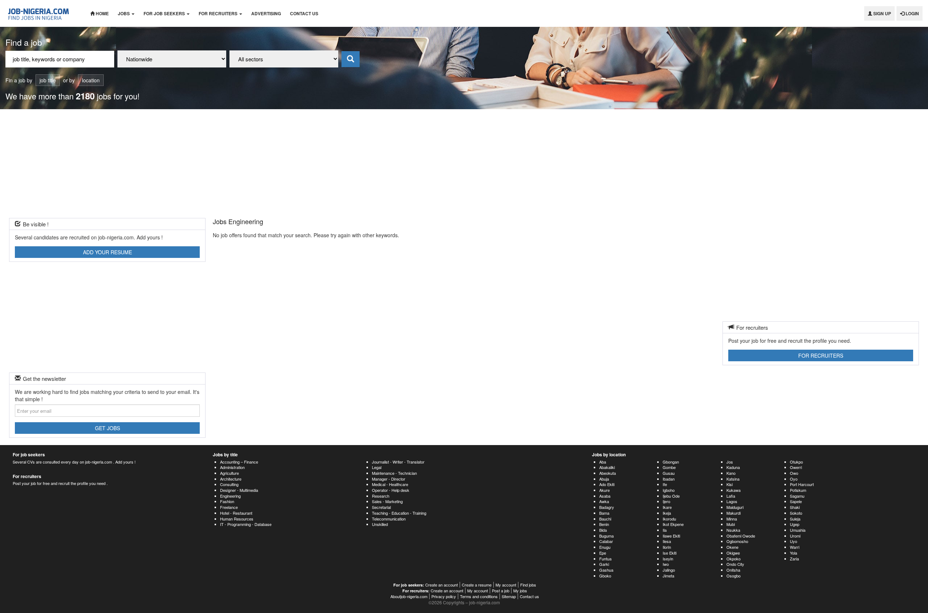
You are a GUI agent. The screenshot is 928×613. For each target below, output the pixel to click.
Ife (665, 484)
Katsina (733, 479)
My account (506, 585)
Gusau (669, 473)
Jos (729, 462)
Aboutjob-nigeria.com (408, 596)
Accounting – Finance (239, 462)
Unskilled (380, 524)
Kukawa (733, 490)
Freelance (229, 507)
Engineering (230, 496)
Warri (794, 547)
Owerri (796, 467)
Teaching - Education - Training (399, 513)
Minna (731, 519)
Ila (665, 530)
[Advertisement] (464, 163)
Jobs (124, 13)
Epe (602, 553)
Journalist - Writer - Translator (398, 462)
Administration (232, 467)
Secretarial (381, 507)
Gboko (605, 576)
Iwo (666, 564)
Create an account (441, 585)
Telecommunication (389, 519)
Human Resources (236, 519)
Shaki (795, 507)
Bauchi (605, 519)
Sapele (796, 501)
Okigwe (733, 553)
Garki (604, 564)
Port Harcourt (802, 484)
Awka (604, 501)
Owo (794, 473)
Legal (376, 467)
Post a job (500, 590)
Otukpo (796, 462)
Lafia (730, 496)
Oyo (794, 479)
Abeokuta (607, 473)
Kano (731, 473)
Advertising (266, 13)
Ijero (666, 501)
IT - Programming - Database (246, 524)
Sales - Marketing (387, 501)
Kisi (729, 484)
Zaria (794, 558)
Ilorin (667, 547)
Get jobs (107, 428)
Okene (732, 547)
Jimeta (668, 576)
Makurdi (733, 513)
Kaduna (733, 467)
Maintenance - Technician (394, 473)
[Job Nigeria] (42, 13)
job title (48, 80)
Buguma (606, 536)
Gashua (606, 570)
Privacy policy (443, 596)
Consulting (229, 484)
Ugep (794, 524)
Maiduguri (734, 507)
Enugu (604, 547)
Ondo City (735, 564)
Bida (603, 530)
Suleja (795, 519)
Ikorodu (669, 519)
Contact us (304, 13)
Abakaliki (607, 467)
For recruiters (219, 13)
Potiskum (798, 490)
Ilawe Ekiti (671, 536)
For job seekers (165, 13)
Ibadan (669, 479)
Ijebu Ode (671, 496)
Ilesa (667, 541)
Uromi (795, 536)
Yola (793, 553)
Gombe (669, 467)
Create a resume (477, 585)
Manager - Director (388, 479)
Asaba (604, 496)
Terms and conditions (479, 596)
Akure (604, 490)
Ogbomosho (737, 541)
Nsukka (733, 530)
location (91, 80)
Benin (604, 524)
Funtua (605, 558)
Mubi (730, 524)
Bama (604, 513)
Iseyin (668, 558)
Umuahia (797, 530)
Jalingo (669, 570)
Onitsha (733, 570)
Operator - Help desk (390, 490)
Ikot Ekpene (673, 524)
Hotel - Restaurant (236, 513)
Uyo (793, 541)
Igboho (669, 490)
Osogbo (733, 576)
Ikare (667, 507)
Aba (602, 462)
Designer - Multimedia (239, 490)
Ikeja (667, 513)
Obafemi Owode (740, 536)
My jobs (520, 590)
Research (380, 496)
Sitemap (509, 596)
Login (911, 13)
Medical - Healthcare (390, 484)
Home (102, 13)
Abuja (604, 479)
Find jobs (528, 585)
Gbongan (671, 462)
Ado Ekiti (606, 484)
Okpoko (733, 558)
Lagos (731, 501)
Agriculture (229, 473)
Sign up (881, 13)
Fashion (227, 501)
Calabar (606, 541)
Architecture (230, 479)
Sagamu (797, 496)
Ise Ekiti (669, 553)
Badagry (606, 507)
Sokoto (796, 513)
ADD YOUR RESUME (107, 252)
